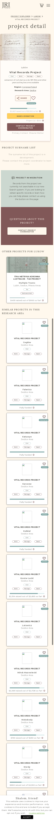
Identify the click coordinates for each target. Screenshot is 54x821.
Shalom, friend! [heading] (27, 798)
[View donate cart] (42, 5)
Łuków (24, 67)
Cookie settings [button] (37, 813)
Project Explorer (20, 16)
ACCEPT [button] (27, 817)
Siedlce (33, 90)
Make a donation (25, 116)
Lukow (37, 16)
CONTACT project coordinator (27, 231)
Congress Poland (29, 87)
